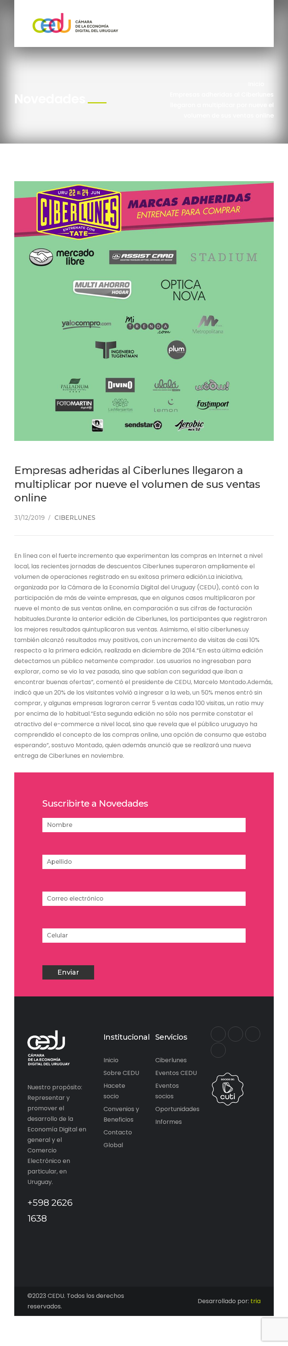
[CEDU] (74, 23)
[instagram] (218, 1050)
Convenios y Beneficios (121, 1114)
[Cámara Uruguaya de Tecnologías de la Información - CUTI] (227, 1088)
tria (255, 1301)
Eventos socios (167, 1091)
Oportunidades (177, 1109)
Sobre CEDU (121, 1073)
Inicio (256, 84)
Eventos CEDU (176, 1073)
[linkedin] (252, 1034)
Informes (168, 1121)
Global (113, 1145)
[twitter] (235, 1034)
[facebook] (218, 1034)
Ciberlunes (171, 1060)
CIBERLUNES (74, 517)
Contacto (118, 1132)
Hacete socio (114, 1091)
